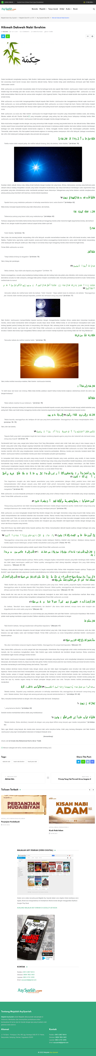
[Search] (94, 9)
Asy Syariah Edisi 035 (14, 818)
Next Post (85, 776)
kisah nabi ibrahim (19, 761)
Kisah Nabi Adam (56, 830)
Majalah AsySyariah (7, 1017)
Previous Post (12, 776)
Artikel (62, 9)
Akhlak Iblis (9, 779)
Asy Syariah (54, 1052)
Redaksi (5, 31)
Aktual (3, 818)
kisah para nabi (32, 761)
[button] (89, 789)
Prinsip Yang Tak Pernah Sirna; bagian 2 (74, 779)
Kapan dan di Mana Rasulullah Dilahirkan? (28, 2)
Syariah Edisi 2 (64, 827)
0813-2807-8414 (28, 972)
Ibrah (23, 818)
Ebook (75, 9)
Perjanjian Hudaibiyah (10, 822)
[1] (29, 116)
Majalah (42, 9)
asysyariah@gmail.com (28, 980)
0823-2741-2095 (28, 977)
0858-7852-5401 (29, 975)
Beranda (35, 9)
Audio (68, 9)
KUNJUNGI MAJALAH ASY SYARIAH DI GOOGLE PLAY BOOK (37, 908)
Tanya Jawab (53, 9)
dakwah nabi (6, 761)
